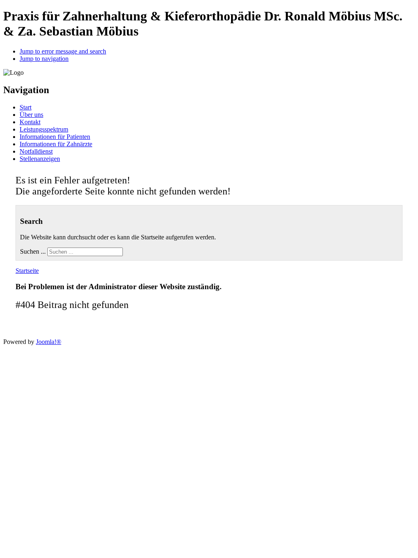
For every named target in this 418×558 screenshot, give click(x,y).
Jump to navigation (44, 58)
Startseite (27, 270)
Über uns (31, 114)
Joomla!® (48, 341)
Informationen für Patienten (55, 136)
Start (25, 107)
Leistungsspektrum (44, 129)
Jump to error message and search (63, 51)
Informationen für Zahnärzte (56, 144)
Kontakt (30, 121)
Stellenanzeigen (40, 158)
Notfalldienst (36, 151)
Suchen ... (33, 251)
